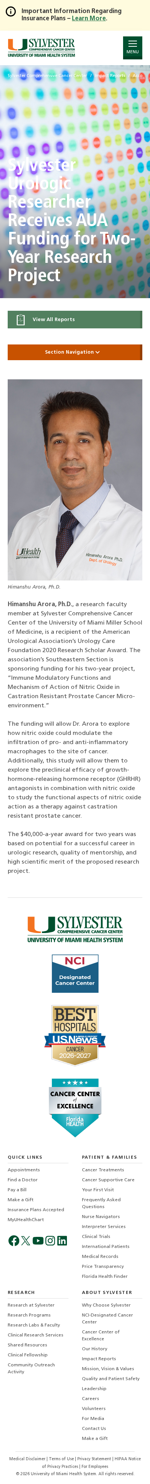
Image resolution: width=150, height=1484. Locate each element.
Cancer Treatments (103, 1170)
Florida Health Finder (105, 1276)
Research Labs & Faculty (34, 1325)
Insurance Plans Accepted (36, 1210)
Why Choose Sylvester (106, 1305)
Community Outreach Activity (31, 1368)
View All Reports (53, 319)
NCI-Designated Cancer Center (107, 1319)
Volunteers (94, 1409)
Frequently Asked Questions (101, 1203)
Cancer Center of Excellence (101, 1335)
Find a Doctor (23, 1180)
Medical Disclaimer (28, 1459)
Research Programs (29, 1315)
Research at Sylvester (31, 1305)
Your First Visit (98, 1190)
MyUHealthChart (26, 1220)
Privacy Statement (94, 1459)
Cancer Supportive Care (108, 1180)
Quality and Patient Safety (111, 1379)
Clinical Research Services (35, 1335)
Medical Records (100, 1256)
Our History (94, 1349)
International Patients (106, 1247)
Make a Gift (20, 1200)
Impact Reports (99, 1359)
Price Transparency (103, 1266)
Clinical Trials (96, 1237)
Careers (90, 1399)
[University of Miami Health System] (41, 47)
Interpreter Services (104, 1227)
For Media (93, 1419)
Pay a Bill (17, 1190)
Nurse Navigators (101, 1217)
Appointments (24, 1170)
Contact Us (94, 1429)
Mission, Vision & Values (108, 1369)
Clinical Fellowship (28, 1355)
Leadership (94, 1389)
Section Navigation (70, 352)
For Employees (95, 1467)
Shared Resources (27, 1345)
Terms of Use (62, 1459)
